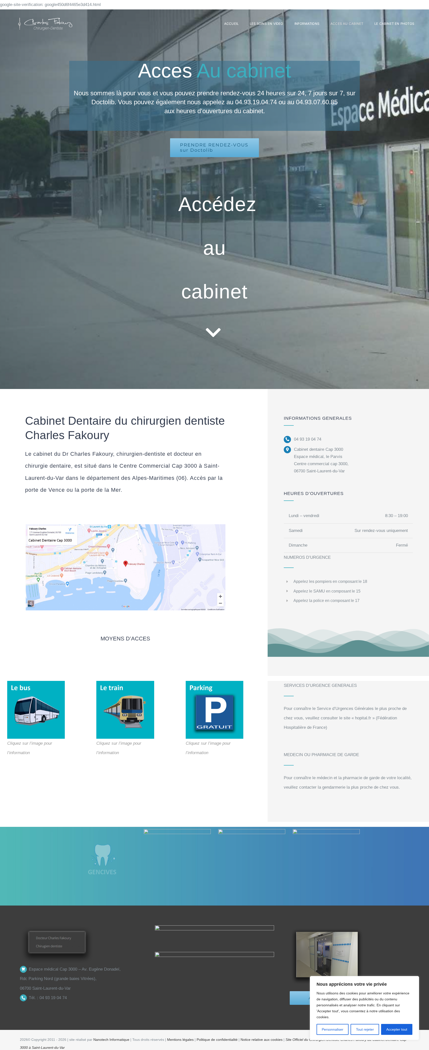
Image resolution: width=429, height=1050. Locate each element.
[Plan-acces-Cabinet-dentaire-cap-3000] (125, 526)
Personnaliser (332, 1029)
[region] (364, 1008)
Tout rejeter (365, 1029)
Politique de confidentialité (217, 1040)
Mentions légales (181, 1040)
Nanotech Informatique (111, 1040)
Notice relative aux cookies (262, 1040)
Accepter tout (396, 1029)
